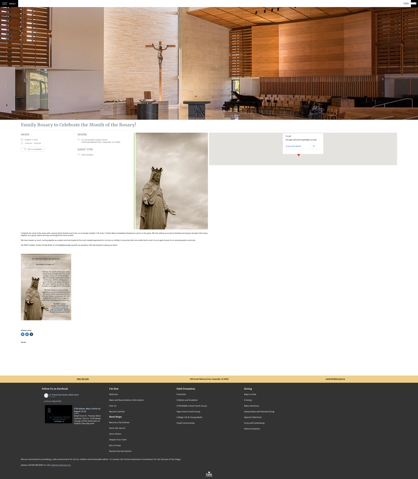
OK (314, 146)
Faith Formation (87, 154)
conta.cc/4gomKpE (52, 401)
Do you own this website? (293, 146)
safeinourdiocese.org (61, 465)
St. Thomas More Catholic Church (94, 139)
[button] (298, 154)
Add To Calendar (34, 149)
